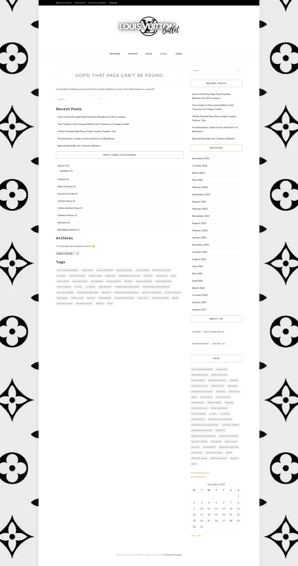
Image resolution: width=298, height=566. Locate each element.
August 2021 (199, 259)
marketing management (156, 287)
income (128, 281)
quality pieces (173, 292)
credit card (95, 276)
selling (91, 298)
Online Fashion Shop (69, 207)
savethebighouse (199, 472)
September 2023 (201, 194)
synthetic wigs (160, 298)
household (97, 281)
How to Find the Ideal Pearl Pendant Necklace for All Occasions (92, 116)
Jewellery (64, 170)
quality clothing (151, 292)
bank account (124, 270)
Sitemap (113, 3)
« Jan (193, 535)
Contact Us (80, 3)
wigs (110, 303)
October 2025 (199, 165)
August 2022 (199, 223)
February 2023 (200, 208)
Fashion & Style (66, 193)
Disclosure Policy (97, 3)
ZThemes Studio (173, 554)
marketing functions (127, 287)
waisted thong (84, 303)
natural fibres (65, 292)
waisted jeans (64, 303)
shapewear (105, 298)
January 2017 (199, 309)
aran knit (87, 270)
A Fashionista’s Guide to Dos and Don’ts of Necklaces (86, 138)
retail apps (77, 298)
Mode (149, 54)
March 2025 (198, 172)
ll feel (78, 287)
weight (100, 303)
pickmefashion (198, 476)
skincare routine (124, 298)
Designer (115, 54)
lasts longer (64, 287)
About (61, 165)
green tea (161, 276)
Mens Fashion (65, 186)
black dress (142, 270)
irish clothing (144, 281)
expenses (110, 276)
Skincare (62, 222)
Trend (178, 54)
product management (127, 292)
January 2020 (199, 302)
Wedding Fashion (67, 229)
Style (164, 54)
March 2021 (198, 287)
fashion (148, 276)
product (106, 292)
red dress (62, 298)
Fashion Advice (66, 215)
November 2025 (200, 158)
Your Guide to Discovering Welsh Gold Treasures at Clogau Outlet (93, 124)
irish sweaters (163, 281)
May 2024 (197, 179)
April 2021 (197, 280)
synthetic (143, 298)
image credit (114, 281)
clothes (61, 276)
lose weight (105, 287)
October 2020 (199, 295)
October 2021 (199, 251)
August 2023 (199, 201)
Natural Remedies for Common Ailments (79, 145)
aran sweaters (105, 270)
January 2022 (199, 237)
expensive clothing (129, 276)
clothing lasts (77, 276)
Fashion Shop (65, 200)
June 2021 (197, 266)
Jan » (199, 535)
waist (175, 298)
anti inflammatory (67, 270)
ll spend (90, 287)
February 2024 (200, 187)
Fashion (132, 54)
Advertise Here (64, 3)
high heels (63, 281)
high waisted (80, 281)
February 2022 (200, 230)
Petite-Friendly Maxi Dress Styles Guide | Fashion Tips (87, 131)
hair (173, 276)
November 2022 (200, 215)
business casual (161, 270)
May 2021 (197, 273)
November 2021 (200, 244)
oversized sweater (87, 292)
